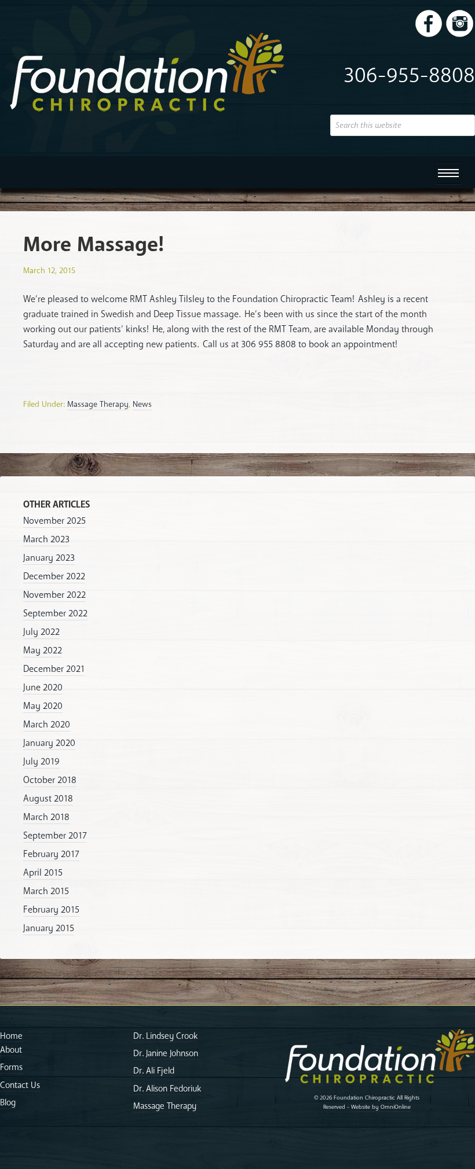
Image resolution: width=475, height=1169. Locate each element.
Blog (8, 1102)
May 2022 (42, 650)
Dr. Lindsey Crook (165, 1036)
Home (11, 1036)
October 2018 (49, 780)
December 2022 (54, 576)
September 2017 (55, 835)
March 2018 (46, 817)
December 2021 (54, 669)
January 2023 (49, 558)
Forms (11, 1067)
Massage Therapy (98, 404)
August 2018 (48, 798)
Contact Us (20, 1085)
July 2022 (41, 632)
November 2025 (54, 520)
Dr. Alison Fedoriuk (167, 1088)
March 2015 (46, 891)
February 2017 (51, 854)
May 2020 (43, 706)
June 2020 (43, 687)
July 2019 (41, 761)
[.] (428, 23)
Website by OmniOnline (381, 1107)
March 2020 (46, 724)
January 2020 (49, 743)
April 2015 (43, 872)
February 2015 (51, 909)
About (11, 1050)
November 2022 (54, 595)
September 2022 (55, 613)
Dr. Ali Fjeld (153, 1070)
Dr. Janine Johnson (165, 1053)
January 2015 (48, 928)
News (142, 404)
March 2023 (46, 539)
